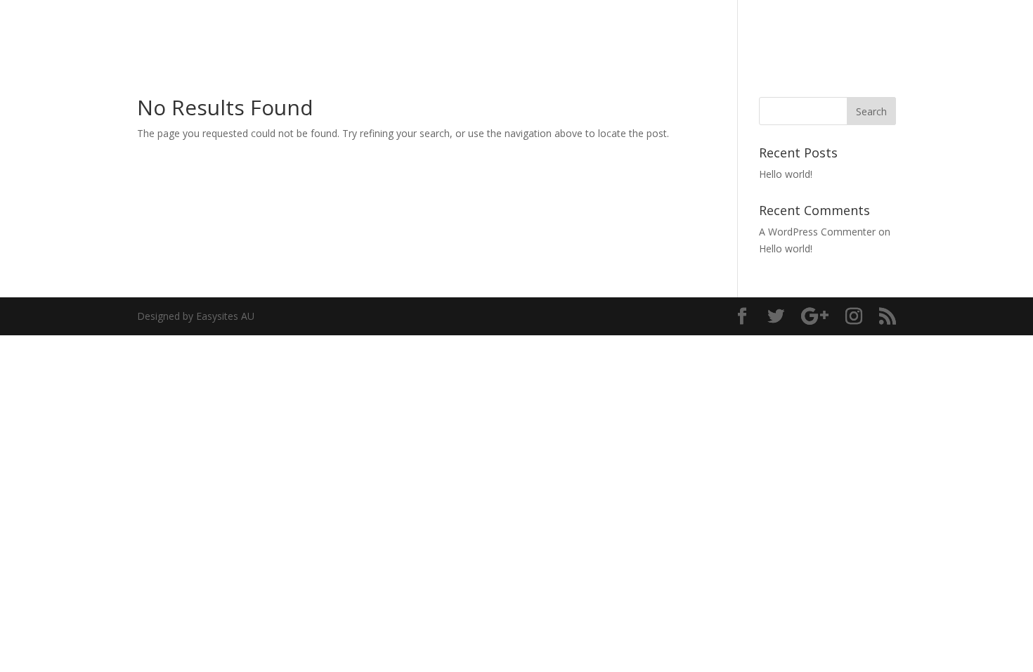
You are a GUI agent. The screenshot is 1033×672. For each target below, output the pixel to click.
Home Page (865, 28)
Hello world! (785, 174)
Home (805, 28)
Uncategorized (947, 28)
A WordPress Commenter (817, 231)
